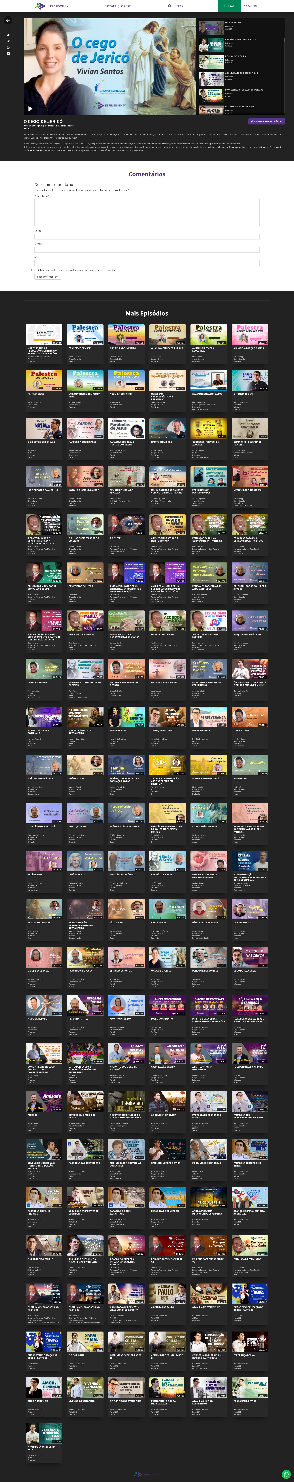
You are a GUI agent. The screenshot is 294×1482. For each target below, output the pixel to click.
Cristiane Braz (116, 357)
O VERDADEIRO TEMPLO (40, 1259)
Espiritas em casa (117, 551)
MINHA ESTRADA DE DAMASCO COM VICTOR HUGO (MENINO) (167, 491)
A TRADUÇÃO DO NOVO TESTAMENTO (81, 732)
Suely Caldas (115, 1171)
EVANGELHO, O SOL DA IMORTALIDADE (163, 1402)
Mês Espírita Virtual (200, 409)
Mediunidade (239, 890)
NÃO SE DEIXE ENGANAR (205, 922)
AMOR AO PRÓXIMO (120, 1018)
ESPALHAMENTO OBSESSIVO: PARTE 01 (84, 1308)
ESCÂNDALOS (35, 874)
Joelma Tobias (34, 691)
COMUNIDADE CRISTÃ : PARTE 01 (167, 1356)
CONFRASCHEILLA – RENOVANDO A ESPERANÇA (124, 635)
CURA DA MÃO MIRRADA (204, 826)
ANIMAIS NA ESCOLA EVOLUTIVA (203, 349)
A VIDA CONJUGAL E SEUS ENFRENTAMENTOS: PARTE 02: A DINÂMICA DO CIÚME (166, 588)
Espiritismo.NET (34, 1270)
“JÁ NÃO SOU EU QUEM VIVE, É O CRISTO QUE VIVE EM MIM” (250, 683)
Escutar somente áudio (268, 121)
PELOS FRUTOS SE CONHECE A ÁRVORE (250, 587)
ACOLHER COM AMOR (121, 393)
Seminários (73, 455)
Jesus (71, 125)
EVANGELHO (240, 778)
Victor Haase (33, 1075)
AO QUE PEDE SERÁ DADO (247, 634)
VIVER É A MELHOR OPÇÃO (206, 778)
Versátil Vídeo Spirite (242, 885)
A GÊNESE (115, 538)
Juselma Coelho (240, 739)
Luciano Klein (239, 450)
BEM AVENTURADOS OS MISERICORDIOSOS (205, 876)
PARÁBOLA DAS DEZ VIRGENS (84, 1162)
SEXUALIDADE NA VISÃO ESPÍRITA (205, 635)
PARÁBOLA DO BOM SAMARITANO (120, 1212)
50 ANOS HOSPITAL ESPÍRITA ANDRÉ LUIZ (249, 1212)
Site (36, 256)
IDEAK (194, 453)
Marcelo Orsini (75, 499)
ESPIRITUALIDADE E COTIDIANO (38, 732)
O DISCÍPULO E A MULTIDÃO (42, 826)
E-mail (38, 243)
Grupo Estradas (157, 1174)
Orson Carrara (198, 931)
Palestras (61, 125)
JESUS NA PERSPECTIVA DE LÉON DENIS (84, 1212)
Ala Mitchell (33, 1027)
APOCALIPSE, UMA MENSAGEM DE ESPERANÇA (207, 1212)
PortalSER (237, 405)
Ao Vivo (154, 1032)
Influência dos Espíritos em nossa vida (43, 1323)
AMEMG (31, 1078)
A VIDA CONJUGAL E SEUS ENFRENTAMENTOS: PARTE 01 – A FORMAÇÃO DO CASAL (44, 637)
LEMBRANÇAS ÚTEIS (121, 970)
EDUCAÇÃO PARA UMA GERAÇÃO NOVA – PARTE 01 (248, 539)
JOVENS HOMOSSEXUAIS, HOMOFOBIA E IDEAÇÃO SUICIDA (41, 1165)
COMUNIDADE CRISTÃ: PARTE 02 (125, 1356)
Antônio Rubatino (76, 402)
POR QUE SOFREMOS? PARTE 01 (208, 1260)
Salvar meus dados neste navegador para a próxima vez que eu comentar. (77, 270)
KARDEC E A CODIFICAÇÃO (82, 441)
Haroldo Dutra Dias (241, 402)
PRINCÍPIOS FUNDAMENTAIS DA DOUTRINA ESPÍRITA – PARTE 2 (166, 829)
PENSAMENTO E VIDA (245, 1400)
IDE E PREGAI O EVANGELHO (43, 490)
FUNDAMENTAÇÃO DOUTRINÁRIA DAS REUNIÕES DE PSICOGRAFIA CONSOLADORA (250, 878)
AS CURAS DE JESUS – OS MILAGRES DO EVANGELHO (83, 1260)
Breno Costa (115, 402)
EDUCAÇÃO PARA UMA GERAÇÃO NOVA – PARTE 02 (207, 539)
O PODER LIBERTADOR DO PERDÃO (124, 683)
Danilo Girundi (75, 357)
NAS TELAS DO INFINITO (123, 348)
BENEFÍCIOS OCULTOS (81, 586)
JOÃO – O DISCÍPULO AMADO (84, 490)
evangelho (164, 143)
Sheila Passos (239, 1316)
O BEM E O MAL (241, 730)
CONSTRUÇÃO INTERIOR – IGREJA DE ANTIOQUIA (206, 1356)
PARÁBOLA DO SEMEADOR (165, 1210)
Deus (30, 457)
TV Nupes (31, 359)
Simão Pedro (239, 1027)
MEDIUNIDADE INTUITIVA (247, 490)
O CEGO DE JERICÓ (161, 970)
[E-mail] (8, 53)
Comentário (41, 196)
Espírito (154, 554)
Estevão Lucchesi (117, 1316)
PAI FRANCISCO (36, 393)
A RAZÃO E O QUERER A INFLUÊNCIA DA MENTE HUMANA (122, 1262)
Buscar (177, 6)
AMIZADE (32, 1114)
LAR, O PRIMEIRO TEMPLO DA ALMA (84, 395)
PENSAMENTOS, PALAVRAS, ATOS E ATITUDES (207, 587)
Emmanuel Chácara (36, 835)
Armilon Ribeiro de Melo (78, 1123)
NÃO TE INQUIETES (161, 441)
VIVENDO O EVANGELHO (82, 1400)
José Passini (74, 691)
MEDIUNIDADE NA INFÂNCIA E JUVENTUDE (125, 1164)
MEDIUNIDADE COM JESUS (206, 1162)
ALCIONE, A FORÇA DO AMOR (249, 348)
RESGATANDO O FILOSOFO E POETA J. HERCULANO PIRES (125, 1116)
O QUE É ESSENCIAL (38, 970)
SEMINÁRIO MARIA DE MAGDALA (121, 491)
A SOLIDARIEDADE (37, 1018)
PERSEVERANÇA (201, 730)
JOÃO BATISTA (76, 778)
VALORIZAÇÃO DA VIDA (163, 1066)
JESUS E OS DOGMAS (39, 922)
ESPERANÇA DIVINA (244, 1355)
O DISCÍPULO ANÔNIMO (122, 874)
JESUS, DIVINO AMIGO (163, 730)
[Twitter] (8, 35)
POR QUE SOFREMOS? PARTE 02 (167, 1260)
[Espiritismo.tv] (51, 6)
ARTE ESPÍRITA (118, 730)
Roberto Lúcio (197, 1171)
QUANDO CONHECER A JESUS (167, 348)
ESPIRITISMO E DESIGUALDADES (201, 491)
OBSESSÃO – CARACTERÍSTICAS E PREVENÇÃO (162, 396)
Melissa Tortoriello (117, 787)
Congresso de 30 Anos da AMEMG (123, 1320)
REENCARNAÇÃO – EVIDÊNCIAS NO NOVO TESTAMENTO (81, 925)
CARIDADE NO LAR (37, 682)
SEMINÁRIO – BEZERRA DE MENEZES (248, 443)
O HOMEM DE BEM (243, 393)
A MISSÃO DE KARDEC (162, 874)
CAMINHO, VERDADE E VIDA (165, 1162)
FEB (152, 789)
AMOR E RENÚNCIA (38, 1400)
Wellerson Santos (35, 402)
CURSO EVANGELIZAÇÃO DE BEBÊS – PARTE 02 (248, 1308)
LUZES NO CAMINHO (162, 1018)
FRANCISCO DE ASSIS (80, 348)
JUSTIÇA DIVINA (77, 826)
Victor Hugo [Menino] (159, 499)
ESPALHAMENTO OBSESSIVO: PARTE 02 (43, 1308)
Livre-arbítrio (197, 602)
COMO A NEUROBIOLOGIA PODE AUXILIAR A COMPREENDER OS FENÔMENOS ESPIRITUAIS (42, 1070)
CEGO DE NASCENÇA (245, 970)
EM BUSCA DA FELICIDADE (247, 1259)
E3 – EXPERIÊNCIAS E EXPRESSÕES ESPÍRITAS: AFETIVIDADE (82, 1069)
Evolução (237, 409)
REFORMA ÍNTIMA (78, 1018)
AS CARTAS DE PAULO (162, 1307)
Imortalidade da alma (201, 457)
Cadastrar (252, 6)
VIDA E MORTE (158, 922)
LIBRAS (195, 1128)
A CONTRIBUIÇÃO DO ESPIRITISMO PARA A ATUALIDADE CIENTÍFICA (41, 540)
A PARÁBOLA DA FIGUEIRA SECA (41, 1448)
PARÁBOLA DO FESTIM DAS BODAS (206, 1116)
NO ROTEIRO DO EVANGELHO (125, 1400)
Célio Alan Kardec (158, 402)
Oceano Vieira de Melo (119, 1123)
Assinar (126, 6)
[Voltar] (8, 20)
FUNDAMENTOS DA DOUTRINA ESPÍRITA (85, 683)
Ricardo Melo (156, 357)
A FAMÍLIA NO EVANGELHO (206, 1307)
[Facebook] (8, 29)
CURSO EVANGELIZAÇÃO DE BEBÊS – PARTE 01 (42, 1356)
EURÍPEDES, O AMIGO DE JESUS (82, 1116)
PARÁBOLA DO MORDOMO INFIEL (247, 1164)
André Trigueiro (198, 450)
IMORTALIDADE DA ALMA (164, 682)
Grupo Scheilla (47, 125)
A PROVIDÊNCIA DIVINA (163, 1114)
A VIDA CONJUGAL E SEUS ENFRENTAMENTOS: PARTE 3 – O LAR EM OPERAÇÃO (126, 588)
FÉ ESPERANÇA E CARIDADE (248, 1066)
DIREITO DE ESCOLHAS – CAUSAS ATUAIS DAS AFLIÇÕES (208, 1020)
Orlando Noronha (241, 883)
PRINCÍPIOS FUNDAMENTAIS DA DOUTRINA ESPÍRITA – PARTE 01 (249, 829)
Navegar (110, 6)
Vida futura (238, 554)
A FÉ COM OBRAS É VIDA (40, 778)
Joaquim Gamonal (159, 1075)
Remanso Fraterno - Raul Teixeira (41, 549)
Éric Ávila (72, 1075)
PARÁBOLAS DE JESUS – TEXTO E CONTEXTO (123, 443)
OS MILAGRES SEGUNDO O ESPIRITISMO (206, 683)
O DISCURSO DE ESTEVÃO (41, 441)
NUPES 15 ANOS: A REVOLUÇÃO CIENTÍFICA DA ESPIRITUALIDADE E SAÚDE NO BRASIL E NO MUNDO (42, 352)
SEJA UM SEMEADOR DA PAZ (207, 393)
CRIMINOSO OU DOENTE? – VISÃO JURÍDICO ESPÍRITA (124, 1308)
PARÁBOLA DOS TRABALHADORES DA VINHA (248, 1116)
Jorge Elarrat (115, 499)
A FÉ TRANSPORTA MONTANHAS (202, 1068)
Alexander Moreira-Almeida (39, 357)
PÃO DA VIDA (116, 922)
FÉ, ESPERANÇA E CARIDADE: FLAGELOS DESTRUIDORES (249, 1020)
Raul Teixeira (33, 547)
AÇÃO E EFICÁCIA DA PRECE (124, 826)
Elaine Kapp (197, 357)
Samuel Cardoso (116, 643)
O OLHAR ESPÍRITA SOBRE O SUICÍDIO (84, 539)
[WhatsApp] (8, 47)
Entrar (229, 6)
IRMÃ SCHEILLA (77, 874)
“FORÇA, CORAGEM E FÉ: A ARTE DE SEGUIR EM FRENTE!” (165, 781)
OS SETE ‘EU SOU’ (243, 922)
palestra (237, 147)
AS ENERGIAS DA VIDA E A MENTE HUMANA (164, 539)
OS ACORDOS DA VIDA (162, 634)
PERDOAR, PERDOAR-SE (205, 970)
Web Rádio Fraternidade (243, 453)
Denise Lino (156, 1027)
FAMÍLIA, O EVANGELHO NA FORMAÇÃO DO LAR (124, 780)
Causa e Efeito (157, 602)
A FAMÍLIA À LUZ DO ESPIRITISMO (202, 1402)
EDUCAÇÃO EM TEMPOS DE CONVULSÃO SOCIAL (42, 587)
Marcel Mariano (198, 402)
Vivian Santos (31, 125)
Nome (38, 230)
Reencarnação (34, 698)
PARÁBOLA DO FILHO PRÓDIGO (39, 1212)
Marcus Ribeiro (34, 1171)
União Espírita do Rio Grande (204, 405)
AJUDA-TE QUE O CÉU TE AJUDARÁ (123, 1068)
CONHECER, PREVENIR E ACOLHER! (205, 443)
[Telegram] (8, 41)
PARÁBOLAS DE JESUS (81, 970)
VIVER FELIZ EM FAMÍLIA (81, 634)
